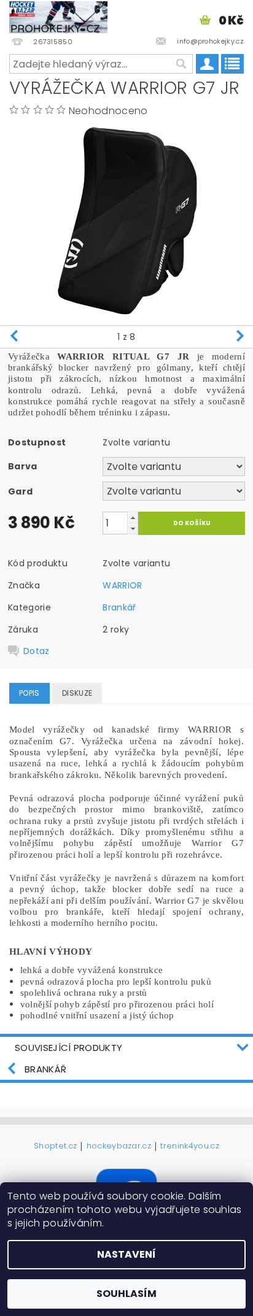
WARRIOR (122, 585)
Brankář (119, 607)
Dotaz (36, 650)
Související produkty (68, 1047)
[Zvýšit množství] (132, 517)
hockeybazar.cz (119, 1147)
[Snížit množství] (132, 528)
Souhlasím (126, 1294)
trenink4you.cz (189, 1147)
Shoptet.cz (55, 1147)
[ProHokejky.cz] (58, 16)
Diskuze (77, 693)
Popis (29, 693)
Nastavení (126, 1254)
